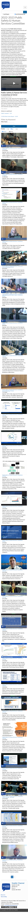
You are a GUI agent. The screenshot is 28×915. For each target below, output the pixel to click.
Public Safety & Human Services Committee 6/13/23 (12, 475)
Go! (25, 12)
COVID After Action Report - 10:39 (9, 116)
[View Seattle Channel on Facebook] (2, 907)
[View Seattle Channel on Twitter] (4, 907)
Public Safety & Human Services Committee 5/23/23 (12, 506)
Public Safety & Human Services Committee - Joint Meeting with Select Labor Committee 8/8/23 (12, 295)
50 (16, 129)
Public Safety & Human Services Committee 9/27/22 (12, 826)
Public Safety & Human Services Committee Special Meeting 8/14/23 (12, 266)
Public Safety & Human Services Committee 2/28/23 (12, 685)
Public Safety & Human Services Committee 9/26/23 (12, 203)
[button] (14, 83)
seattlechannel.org (20, 14)
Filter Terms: (4, 121)
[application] (14, 83)
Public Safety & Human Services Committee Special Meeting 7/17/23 (12, 390)
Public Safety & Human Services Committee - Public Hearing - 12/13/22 (12, 796)
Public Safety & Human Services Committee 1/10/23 (12, 769)
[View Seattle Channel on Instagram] (6, 907)
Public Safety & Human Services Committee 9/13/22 (12, 860)
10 (8, 129)
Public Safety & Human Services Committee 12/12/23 (12, 148)
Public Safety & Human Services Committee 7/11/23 (12, 415)
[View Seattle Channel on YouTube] (12, 907)
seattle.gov (6, 14)
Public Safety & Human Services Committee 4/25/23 (12, 570)
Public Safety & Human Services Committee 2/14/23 (12, 711)
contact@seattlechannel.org (10, 905)
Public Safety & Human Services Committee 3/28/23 (12, 629)
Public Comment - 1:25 (6, 113)
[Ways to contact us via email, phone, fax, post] (16, 907)
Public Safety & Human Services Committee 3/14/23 (12, 659)
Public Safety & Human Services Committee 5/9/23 (12, 541)
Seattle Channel (18, 883)
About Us (3, 894)
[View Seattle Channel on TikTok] (8, 907)
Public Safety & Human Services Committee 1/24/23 (12, 738)
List (5, 131)
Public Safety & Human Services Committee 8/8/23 (12, 323)
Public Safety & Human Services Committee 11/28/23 (12, 175)
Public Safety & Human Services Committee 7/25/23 (12, 356)
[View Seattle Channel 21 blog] (14, 907)
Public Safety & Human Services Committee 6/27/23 (12, 446)
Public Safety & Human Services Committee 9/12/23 (12, 242)
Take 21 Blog (4, 896)
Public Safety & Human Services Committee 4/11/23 (12, 596)
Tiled (11, 131)
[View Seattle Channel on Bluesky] (10, 907)
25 (12, 129)
